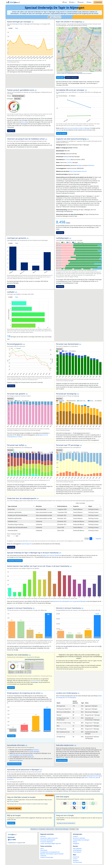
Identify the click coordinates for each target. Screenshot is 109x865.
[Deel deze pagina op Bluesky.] (83, 808)
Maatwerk (76, 860)
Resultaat (39, 506)
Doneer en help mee (14, 808)
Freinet (91, 777)
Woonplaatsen (51, 840)
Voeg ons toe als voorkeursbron (67, 823)
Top (77, 829)
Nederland (50, 842)
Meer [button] (89, 2)
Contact (75, 859)
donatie (12, 801)
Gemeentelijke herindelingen (81, 840)
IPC (94, 777)
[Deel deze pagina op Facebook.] (74, 803)
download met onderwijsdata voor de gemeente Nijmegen (69, 601)
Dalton (86, 777)
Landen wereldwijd (45, 843)
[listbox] (18, 96)
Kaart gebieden (77, 848)
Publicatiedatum (62, 506)
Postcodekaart (77, 852)
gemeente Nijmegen (17, 760)
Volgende (98, 538)
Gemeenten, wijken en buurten (49, 838)
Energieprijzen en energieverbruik (50, 852)
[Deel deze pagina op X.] (74, 808)
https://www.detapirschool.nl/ (78, 171)
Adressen (43, 836)
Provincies (43, 842)
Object (90, 506)
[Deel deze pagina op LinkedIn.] (83, 803)
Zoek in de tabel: (80, 503)
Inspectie (76, 506)
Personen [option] (59, 349)
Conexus (67, 159)
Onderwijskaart (77, 850)
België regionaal (56, 843)
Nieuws (75, 842)
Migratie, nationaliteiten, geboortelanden (52, 854)
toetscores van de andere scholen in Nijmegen (77, 128)
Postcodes (43, 840)
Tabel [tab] (16, 28)
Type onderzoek (12, 506)
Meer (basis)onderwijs (14, 764)
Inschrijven (11, 823)
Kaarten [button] (81, 2)
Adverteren (76, 857)
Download (99, 2)
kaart (32, 757)
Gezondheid (43, 850)
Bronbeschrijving (62, 760)
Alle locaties (11, 736)
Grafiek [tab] (10, 28)
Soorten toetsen (61, 133)
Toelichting (11, 131)
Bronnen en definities (79, 838)
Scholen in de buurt (71, 77)
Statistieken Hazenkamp (15, 560)
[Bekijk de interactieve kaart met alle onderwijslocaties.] (79, 50)
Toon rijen (12, 536)
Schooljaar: (10, 98)
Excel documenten (35, 680)
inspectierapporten (26, 544)
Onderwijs (43, 855)
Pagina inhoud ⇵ (55, 17)
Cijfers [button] (72, 2)
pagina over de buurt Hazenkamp (51, 555)
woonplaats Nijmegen (33, 751)
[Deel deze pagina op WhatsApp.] (93, 803)
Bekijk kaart (60, 77)
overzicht (58, 130)
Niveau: (9, 96)
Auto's (42, 848)
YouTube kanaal (77, 862)
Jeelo (97, 777)
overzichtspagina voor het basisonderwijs (21, 755)
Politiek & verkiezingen (46, 857)
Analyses (75, 836)
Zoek (65, 2)
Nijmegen (79, 165)
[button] (33, 22)
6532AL (70, 162)
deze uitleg (24, 122)
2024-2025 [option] (17, 98)
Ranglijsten (76, 843)
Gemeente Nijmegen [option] (18, 96)
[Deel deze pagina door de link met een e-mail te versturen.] (65, 803)
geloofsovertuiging (96, 776)
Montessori (10, 779)
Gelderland (91, 165)
